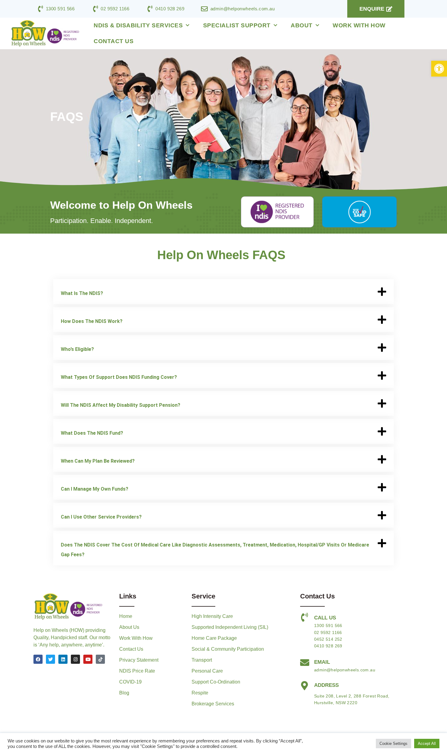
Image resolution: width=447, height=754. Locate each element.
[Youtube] (87, 659)
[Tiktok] (100, 659)
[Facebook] (38, 659)
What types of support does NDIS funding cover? (119, 377)
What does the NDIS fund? (92, 433)
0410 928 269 (328, 645)
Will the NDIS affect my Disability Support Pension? (120, 405)
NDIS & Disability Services (138, 25)
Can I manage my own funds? (94, 489)
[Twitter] (50, 659)
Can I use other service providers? (101, 517)
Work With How (359, 25)
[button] (439, 69)
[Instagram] (75, 659)
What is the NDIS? (82, 293)
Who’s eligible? (77, 349)
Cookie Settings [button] (393, 743)
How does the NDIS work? (92, 321)
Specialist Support (237, 25)
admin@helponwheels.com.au (344, 669)
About (302, 25)
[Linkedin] (63, 659)
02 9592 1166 (328, 632)
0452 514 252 (328, 639)
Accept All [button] (427, 743)
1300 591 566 (328, 625)
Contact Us (113, 41)
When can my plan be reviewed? (98, 461)
